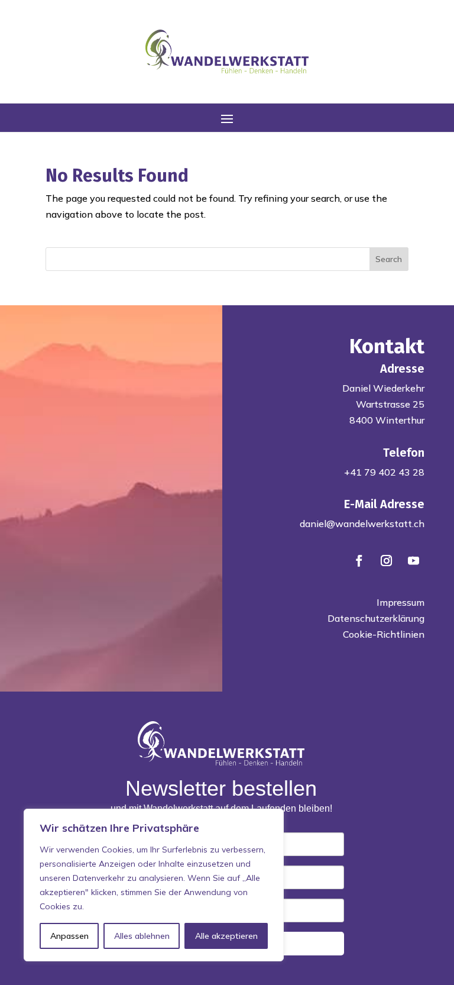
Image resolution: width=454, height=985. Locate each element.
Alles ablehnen (142, 936)
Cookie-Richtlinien (383, 634)
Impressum (400, 602)
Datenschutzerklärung (375, 618)
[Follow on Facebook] (359, 561)
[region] (154, 885)
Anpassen (69, 936)
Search (388, 259)
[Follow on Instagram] (386, 561)
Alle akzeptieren (226, 936)
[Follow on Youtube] (413, 561)
